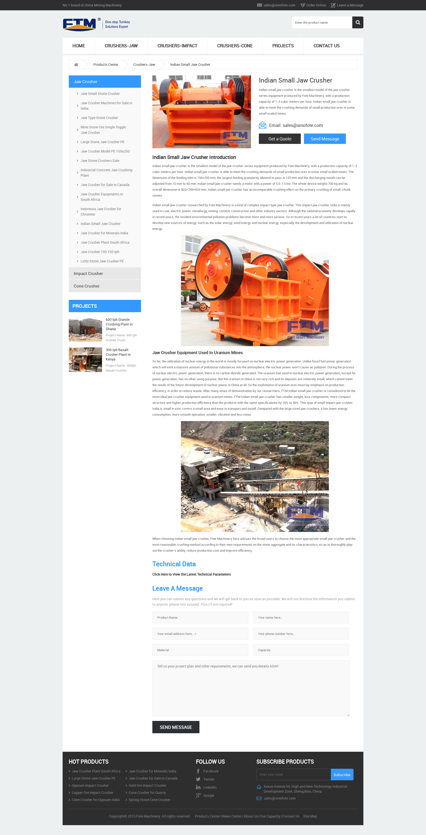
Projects (283, 46)
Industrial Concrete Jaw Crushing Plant (106, 173)
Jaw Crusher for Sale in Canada (105, 184)
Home (78, 46)
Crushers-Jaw (121, 46)
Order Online (316, 5)
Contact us (327, 46)
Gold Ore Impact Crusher (147, 785)
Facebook (210, 771)
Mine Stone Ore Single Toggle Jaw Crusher (103, 130)
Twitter (208, 779)
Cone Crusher (87, 286)
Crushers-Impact (177, 46)
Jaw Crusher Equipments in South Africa (102, 197)
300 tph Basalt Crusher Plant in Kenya (118, 354)
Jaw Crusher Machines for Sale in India (106, 106)
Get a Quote (279, 139)
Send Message (325, 139)
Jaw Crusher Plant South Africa (105, 242)
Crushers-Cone (235, 46)
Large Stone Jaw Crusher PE (102, 141)
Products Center (105, 64)
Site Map (310, 816)
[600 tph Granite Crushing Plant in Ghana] (85, 340)
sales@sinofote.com (279, 5)
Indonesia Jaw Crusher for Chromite (101, 211)
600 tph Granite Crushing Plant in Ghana (119, 324)
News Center (232, 816)
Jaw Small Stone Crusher (100, 93)
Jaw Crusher (85, 81)
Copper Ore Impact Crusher (92, 792)
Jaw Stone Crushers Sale (100, 160)
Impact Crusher (88, 273)
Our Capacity (270, 816)
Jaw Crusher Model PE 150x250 (105, 151)
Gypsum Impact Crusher (90, 785)
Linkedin (210, 787)
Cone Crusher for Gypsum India (96, 799)
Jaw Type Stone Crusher (99, 117)
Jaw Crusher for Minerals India (104, 233)
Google (208, 795)
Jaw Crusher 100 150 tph (100, 251)
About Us (251, 816)
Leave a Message (350, 5)
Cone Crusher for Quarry (147, 792)
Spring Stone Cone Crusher (149, 799)
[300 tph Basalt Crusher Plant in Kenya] (85, 370)
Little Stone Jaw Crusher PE (102, 261)
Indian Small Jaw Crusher (190, 64)
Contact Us (291, 816)
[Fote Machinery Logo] (97, 30)
